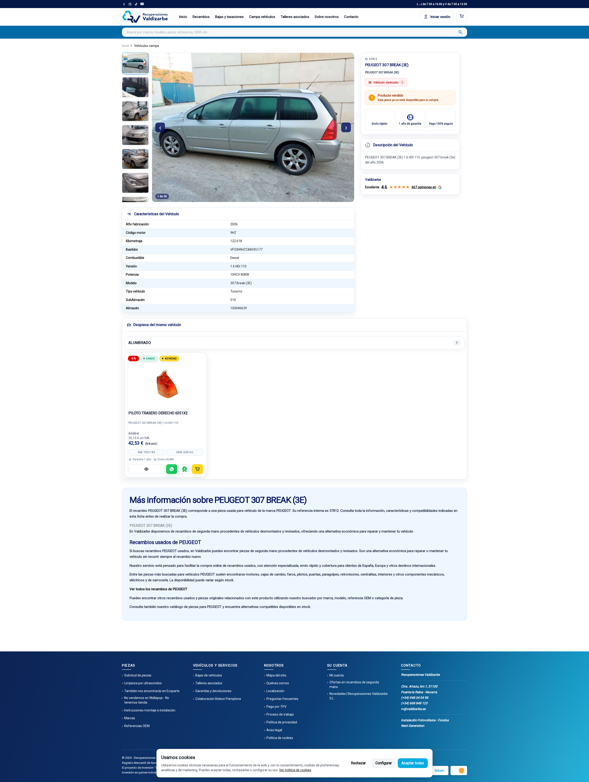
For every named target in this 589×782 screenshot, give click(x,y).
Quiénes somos (277, 683)
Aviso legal (274, 730)
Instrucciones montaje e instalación (149, 710)
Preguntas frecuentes (282, 699)
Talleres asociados (295, 17)
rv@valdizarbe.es (413, 709)
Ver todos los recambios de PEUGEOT (158, 589)
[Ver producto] (146, 469)
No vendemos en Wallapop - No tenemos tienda (146, 700)
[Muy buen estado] (184, 469)
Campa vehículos (262, 17)
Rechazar (358, 763)
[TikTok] (136, 4)
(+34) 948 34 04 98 (414, 697)
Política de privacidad (281, 722)
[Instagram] (130, 4)
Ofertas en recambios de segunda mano (354, 684)
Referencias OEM (137, 726)
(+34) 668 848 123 (414, 703)
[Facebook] (124, 4)
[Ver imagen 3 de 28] (135, 111)
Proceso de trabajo (280, 714)
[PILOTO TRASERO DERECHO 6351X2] (165, 384)
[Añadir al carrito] (197, 469)
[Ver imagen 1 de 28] (135, 63)
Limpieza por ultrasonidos (143, 683)
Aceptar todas (412, 763)
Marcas (129, 718)
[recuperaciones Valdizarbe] (145, 17)
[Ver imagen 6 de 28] (135, 183)
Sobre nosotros (327, 17)
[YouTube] (142, 4)
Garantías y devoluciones (213, 691)
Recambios (201, 17)
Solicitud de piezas (137, 675)
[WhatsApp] (171, 469)
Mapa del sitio (276, 675)
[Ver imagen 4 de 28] (135, 135)
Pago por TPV (276, 706)
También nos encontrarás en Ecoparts (151, 691)
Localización (275, 691)
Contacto (351, 17)
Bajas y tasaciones (229, 17)
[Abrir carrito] (461, 16)
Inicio (183, 17)
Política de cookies (279, 738)
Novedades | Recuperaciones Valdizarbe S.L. (358, 696)
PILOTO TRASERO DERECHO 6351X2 (158, 413)
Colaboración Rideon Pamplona (218, 699)
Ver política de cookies (295, 770)
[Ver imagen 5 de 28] (135, 159)
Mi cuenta (336, 675)
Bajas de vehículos (208, 675)
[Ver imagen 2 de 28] (135, 87)
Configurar (383, 763)
